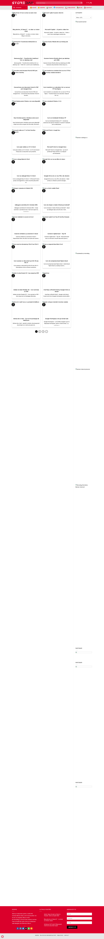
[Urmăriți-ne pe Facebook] (87, 2)
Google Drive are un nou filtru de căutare (56, 176)
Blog (80, 7)
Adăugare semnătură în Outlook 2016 (26, 205)
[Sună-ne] (89, 2)
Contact (89, 7)
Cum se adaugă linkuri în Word (26, 176)
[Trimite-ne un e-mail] (26, 928)
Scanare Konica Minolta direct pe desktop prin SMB (56, 59)
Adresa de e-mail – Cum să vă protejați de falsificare (26, 319)
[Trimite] (81, 3)
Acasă (34, 7)
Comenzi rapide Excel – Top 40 (57, 233)
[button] (20, 8)
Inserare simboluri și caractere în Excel (26, 233)
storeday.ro (17, 919)
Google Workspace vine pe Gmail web (56, 318)
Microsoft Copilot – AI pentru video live (57, 29)
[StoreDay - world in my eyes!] (22, 3)
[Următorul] (46, 331)
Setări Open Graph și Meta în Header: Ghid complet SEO (52, 914)
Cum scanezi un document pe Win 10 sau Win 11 (26, 261)
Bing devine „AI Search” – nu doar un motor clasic (26, 30)
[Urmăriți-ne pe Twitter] (23, 928)
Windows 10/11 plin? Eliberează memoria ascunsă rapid (53, 924)
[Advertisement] (84, 623)
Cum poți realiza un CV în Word (26, 147)
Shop (50, 7)
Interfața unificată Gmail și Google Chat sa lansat (57, 290)
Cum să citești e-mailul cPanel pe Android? (57, 205)
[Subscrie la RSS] (91, 2)
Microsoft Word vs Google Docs (56, 147)
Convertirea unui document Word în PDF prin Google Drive (26, 88)
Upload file (60, 7)
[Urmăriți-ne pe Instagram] (20, 928)
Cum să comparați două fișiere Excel (57, 261)
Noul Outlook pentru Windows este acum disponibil (26, 118)
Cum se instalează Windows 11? (56, 118)
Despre (42, 7)
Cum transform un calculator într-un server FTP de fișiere (56, 88)
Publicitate (71, 7)
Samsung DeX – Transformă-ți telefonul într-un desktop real (26, 59)
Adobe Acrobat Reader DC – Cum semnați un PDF (26, 290)
